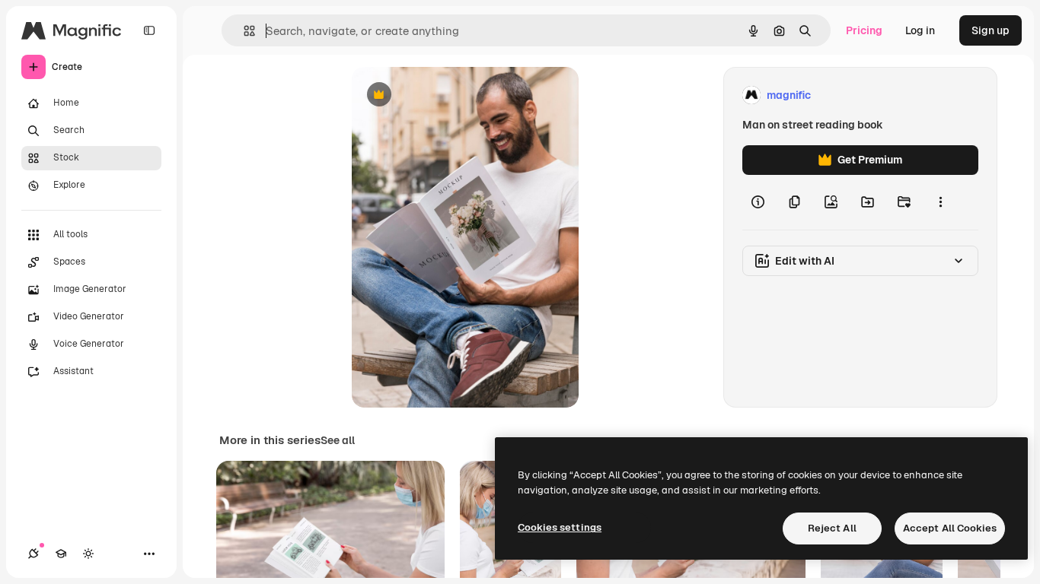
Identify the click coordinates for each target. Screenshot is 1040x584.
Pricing (864, 30)
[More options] (940, 202)
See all (338, 440)
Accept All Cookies (950, 528)
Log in (920, 30)
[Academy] (61, 553)
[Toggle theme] (88, 553)
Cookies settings (559, 527)
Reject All (832, 528)
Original (449, 95)
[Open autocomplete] (243, 30)
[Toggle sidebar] (149, 30)
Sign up (990, 30)
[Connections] (33, 553)
